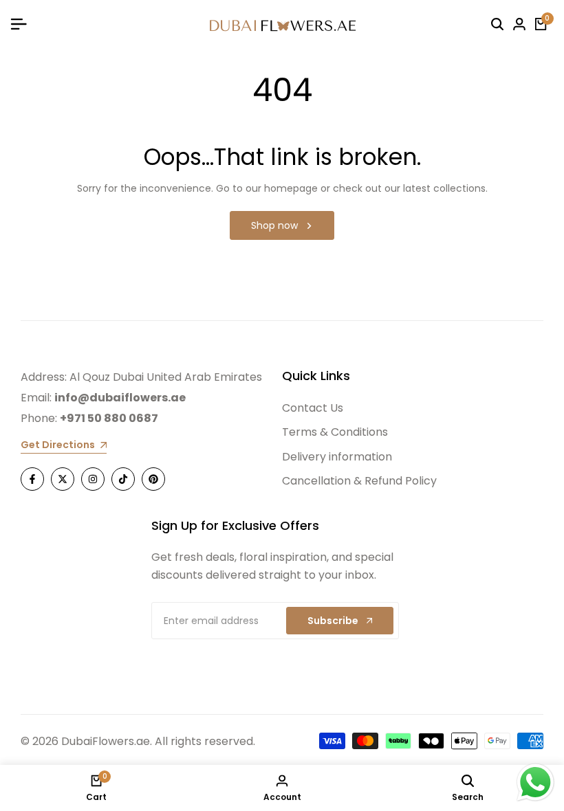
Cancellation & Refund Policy (359, 481)
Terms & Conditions (335, 432)
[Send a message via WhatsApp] (535, 782)
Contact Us (312, 408)
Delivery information (337, 457)
